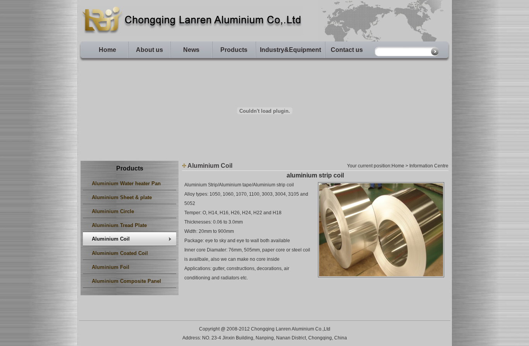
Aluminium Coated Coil (120, 253)
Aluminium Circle (113, 211)
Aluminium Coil (111, 239)
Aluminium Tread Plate (119, 225)
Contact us (347, 49)
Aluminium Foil (110, 267)
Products (233, 49)
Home (107, 49)
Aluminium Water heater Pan (126, 183)
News (191, 49)
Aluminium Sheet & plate (122, 197)
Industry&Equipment (290, 49)
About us (149, 49)
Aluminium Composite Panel (126, 281)
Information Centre (428, 166)
